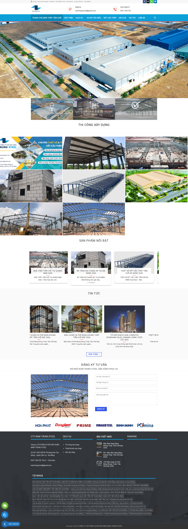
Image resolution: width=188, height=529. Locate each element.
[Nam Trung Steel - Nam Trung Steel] (45, 8)
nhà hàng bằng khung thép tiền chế (121, 478)
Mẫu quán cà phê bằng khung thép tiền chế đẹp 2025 (81, 471)
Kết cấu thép (70, 430)
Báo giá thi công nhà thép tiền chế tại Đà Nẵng (47, 463)
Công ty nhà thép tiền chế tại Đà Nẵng (98, 463)
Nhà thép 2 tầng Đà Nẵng (120, 481)
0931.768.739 (36, 439)
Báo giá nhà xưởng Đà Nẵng (126, 460)
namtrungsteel (104, 471)
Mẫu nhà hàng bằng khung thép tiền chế (111, 467)
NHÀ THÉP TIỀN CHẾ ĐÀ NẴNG (113, 474)
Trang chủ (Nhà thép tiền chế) (46, 18)
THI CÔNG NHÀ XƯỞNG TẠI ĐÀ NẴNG (140, 488)
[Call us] (151, 1)
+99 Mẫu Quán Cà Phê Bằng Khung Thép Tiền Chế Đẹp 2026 (112, 442)
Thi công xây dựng (72, 423)
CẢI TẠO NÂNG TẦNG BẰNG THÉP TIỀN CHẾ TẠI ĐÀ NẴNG (51, 467)
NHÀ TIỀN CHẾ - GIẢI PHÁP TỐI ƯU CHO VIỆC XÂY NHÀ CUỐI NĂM (53, 478)
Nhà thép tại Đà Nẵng (83, 485)
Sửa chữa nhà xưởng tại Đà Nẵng (86, 488)
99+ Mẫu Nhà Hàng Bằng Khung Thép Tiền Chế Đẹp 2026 (113, 433)
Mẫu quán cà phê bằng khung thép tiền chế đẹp (48, 471)
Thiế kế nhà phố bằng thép (93, 492)
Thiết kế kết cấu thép (73, 427)
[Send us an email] (148, 1)
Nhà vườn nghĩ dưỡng (39, 488)
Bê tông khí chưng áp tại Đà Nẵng (74, 463)
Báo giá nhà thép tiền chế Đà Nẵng (104, 460)
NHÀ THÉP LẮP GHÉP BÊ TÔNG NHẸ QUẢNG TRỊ (48, 474)
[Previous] (6, 49)
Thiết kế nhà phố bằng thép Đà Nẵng (115, 492)
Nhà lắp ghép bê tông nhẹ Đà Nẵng (100, 481)
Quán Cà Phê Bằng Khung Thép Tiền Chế (61, 488)
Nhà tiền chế (109, 485)
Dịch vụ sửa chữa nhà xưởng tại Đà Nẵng (84, 467)
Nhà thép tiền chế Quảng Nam (42, 485)
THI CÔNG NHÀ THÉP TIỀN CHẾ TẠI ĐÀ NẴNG (112, 488)
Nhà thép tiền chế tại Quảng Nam (64, 485)
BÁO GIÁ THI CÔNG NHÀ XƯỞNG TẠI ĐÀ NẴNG (76, 460)
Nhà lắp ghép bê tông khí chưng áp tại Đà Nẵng (71, 481)
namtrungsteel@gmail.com (41, 444)
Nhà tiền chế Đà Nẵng (121, 485)
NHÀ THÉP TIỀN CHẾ (71, 474)
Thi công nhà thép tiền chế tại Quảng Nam (46, 492)
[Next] (181, 49)
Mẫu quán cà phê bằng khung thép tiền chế (139, 467)
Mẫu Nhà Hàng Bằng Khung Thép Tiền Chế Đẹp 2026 (113, 424)
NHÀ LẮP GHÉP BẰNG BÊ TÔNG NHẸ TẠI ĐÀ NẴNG (127, 471)
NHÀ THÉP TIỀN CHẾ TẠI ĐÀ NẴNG (91, 474)
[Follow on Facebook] (144, 1)
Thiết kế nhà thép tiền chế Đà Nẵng (140, 492)
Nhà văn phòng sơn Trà (137, 485)
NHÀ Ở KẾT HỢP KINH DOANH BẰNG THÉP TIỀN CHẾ (91, 478)
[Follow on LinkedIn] (155, 1)
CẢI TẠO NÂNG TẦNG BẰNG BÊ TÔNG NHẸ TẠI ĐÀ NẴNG (130, 463)
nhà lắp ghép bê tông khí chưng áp (44, 481)
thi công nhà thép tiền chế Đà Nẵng (72, 492)
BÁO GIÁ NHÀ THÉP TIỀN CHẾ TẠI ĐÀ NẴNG (46, 460)
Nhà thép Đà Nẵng (97, 485)
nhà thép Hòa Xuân (136, 481)
